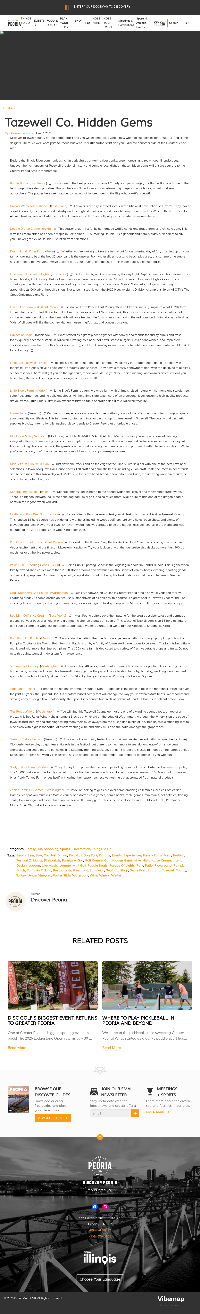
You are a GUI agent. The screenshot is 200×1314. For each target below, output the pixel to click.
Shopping (51, 849)
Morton (41, 391)
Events (39, 20)
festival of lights (29, 860)
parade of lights (122, 866)
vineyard (44, 875)
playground (163, 866)
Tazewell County (174, 870)
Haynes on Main (21, 335)
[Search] (187, 23)
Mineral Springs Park (24, 492)
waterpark (80, 875)
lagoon (34, 866)
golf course (94, 860)
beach (21, 855)
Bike (39, 855)
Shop (78, 20)
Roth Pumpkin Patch (24, 638)
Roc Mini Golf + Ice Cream (28, 616)
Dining (62, 855)
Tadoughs (16, 689)
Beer (31, 855)
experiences (132, 855)
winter (116, 875)
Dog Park (90, 855)
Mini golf (79, 866)
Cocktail (50, 855)
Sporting (154, 870)
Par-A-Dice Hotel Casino (26, 542)
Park (140, 866)
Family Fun (34, 849)
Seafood (112, 870)
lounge (65, 866)
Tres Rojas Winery (22, 712)
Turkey (21, 875)
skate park (138, 870)
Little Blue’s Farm (22, 391)
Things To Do (26, 21)
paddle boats (98, 866)
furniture (69, 860)
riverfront (80, 870)
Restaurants (62, 870)
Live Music (50, 866)
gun (107, 860)
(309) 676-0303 (100, 1236)
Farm (167, 855)
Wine (93, 875)
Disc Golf (75, 855)
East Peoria (38, 183)
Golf (80, 860)
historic (148, 860)
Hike (137, 860)
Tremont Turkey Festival (26, 739)
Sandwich (97, 870)
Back (11, 108)
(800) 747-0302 (100, 1230)
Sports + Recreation (75, 849)
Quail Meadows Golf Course (29, 593)
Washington (59, 593)
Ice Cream (163, 860)
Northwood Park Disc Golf (27, 514)
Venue (32, 875)
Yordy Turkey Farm (22, 767)
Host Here (96, 21)
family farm (152, 855)
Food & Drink (52, 23)
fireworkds (52, 860)
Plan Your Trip (64, 23)
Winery (104, 875)
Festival (178, 855)
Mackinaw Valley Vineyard (28, 436)
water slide (62, 875)
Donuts (104, 855)
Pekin (47, 229)
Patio (149, 866)
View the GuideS (50, 1118)
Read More (17, 1048)
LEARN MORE (155, 1112)
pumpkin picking (39, 870)
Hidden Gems (122, 860)
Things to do (102, 849)
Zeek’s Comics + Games (26, 790)
